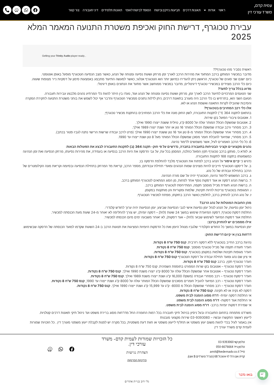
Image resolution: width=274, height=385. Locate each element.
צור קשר (73, 10)
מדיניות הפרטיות (137, 360)
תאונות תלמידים (111, 10)
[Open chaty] (262, 374)
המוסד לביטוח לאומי (138, 10)
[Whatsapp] (26, 10)
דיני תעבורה (90, 10)
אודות (211, 10)
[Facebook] (35, 10)
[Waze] (16, 10)
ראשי (222, 10)
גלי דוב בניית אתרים (137, 381)
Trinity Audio (63, 55)
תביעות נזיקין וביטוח (167, 10)
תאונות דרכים (192, 10)
